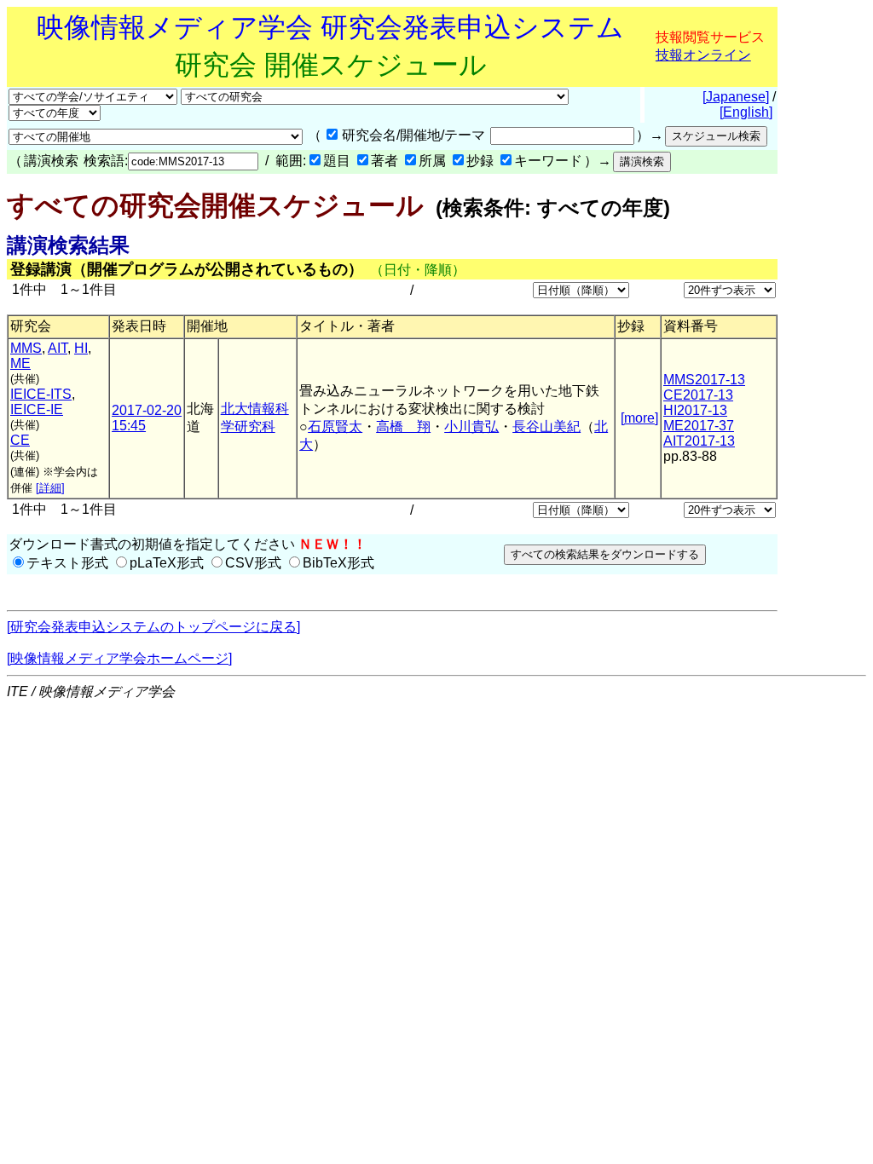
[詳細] (50, 487)
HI (81, 348)
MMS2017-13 (704, 379)
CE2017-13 (698, 395)
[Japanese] (735, 96)
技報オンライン (703, 55)
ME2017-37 (698, 425)
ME (20, 363)
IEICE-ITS (41, 394)
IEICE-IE (36, 409)
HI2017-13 (695, 410)
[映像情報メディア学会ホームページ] (119, 658)
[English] (746, 112)
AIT (57, 348)
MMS (26, 348)
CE (20, 440)
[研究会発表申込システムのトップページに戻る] (153, 626)
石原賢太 (335, 426)
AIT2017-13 (699, 441)
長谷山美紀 (546, 426)
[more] (639, 418)
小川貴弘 (471, 426)
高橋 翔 (403, 426)
